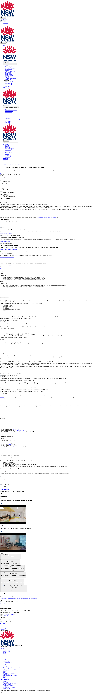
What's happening (6, 144)
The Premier (5, 681)
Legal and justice (7, 76)
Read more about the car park (5, 241)
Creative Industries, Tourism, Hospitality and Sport (11, 669)
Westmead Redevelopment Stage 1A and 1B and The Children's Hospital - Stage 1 (18, 598)
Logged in (3, 21)
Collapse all (7, 297)
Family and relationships (9, 72)
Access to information (6, 657)
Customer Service (6, 670)
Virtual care (2, 397)
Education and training (8, 69)
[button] (10, 556)
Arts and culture (7, 146)
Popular (2, 648)
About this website (4, 655)
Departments (3, 664)
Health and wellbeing (8, 74)
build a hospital (16, 420)
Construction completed (10, 447)
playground (10, 444)
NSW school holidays (8, 150)
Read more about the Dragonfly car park (7, 257)
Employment (7, 113)
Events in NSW (7, 147)
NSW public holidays (8, 149)
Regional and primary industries (10, 78)
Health (4, 672)
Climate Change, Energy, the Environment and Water (12, 667)
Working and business (7, 109)
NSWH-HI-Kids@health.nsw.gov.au (9, 614)
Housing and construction (9, 75)
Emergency (7, 70)
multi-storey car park (16, 429)
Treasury (4, 677)
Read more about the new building (6, 225)
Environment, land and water (10, 71)
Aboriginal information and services (11, 66)
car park (13, 445)
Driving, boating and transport (10, 68)
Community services (8, 67)
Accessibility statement (6, 658)
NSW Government (4, 679)
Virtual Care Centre (9, 441)
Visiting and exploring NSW (9, 148)
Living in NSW (6, 65)
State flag (4, 653)
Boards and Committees (7, 684)
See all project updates (4, 268)
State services (5, 652)
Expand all (2, 297)
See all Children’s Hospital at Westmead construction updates (47, 217)
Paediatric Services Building (19, 430)
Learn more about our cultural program (7, 482)
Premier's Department (6, 674)
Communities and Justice (7, 668)
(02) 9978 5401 (5, 615)
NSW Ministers (5, 682)
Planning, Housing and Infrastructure (9, 673)
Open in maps (2, 623)
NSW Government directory (7, 662)
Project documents (4, 489)
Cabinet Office (5, 666)
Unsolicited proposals (6, 688)
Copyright (4, 659)
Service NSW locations (6, 651)
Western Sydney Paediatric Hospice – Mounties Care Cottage (13, 603)
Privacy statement (6, 661)
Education (4, 671)
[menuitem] (5, 23)
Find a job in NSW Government (8, 685)
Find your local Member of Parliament (9, 683)
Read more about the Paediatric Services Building (8, 249)
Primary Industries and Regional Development (10, 675)
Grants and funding (8, 73)
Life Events (7, 77)
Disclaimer (4, 660)
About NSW (7, 145)
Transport (4, 676)
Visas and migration (8, 79)
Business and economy (9, 111)
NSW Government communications (9, 687)
